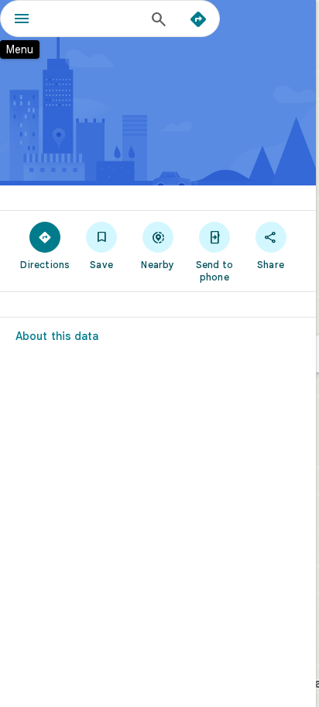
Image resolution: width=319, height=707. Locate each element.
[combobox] (93, 18)
